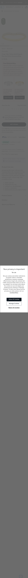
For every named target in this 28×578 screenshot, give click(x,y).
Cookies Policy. (14, 292)
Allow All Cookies (14, 299)
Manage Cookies (14, 303)
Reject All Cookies (14, 307)
